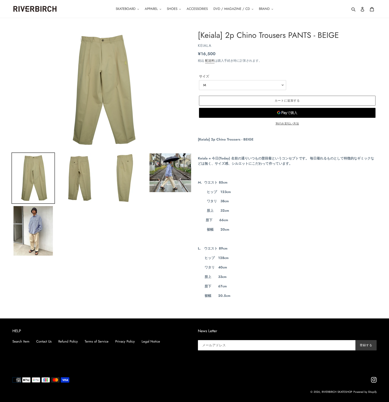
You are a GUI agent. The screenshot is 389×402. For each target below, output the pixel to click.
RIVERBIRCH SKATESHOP (337, 392)
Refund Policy (68, 341)
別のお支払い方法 (287, 123)
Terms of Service (97, 341)
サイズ (204, 76)
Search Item (20, 341)
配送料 (210, 60)
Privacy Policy (125, 341)
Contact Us (44, 341)
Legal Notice (151, 341)
